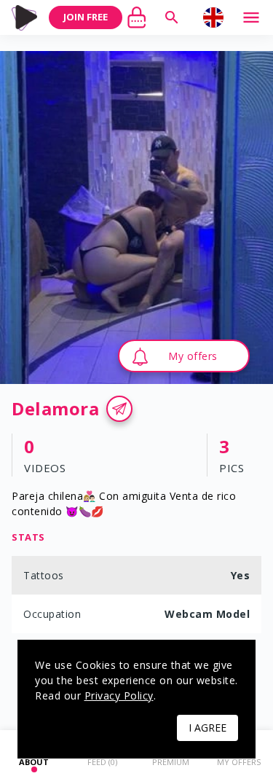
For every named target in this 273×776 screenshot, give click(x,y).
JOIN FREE (85, 16)
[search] (171, 17)
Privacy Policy (119, 695)
